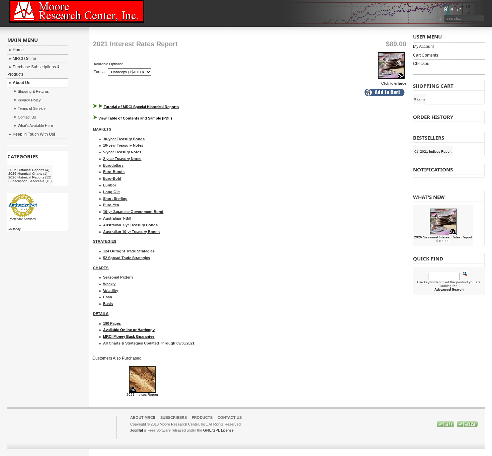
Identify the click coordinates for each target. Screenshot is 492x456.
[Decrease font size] (458, 9)
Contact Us (230, 417)
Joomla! (136, 430)
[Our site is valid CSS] (446, 426)
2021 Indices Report (142, 394)
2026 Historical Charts (25, 173)
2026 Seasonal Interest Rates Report (443, 237)
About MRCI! (142, 417)
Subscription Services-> (26, 181)
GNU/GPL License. (219, 430)
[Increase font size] (445, 9)
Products (202, 417)
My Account (423, 46)
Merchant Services (23, 219)
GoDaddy (14, 229)
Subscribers (173, 417)
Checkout (421, 63)
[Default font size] (452, 9)
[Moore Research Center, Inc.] (76, 11)
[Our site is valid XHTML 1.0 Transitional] (467, 426)
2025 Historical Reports (26, 170)
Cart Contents (425, 55)
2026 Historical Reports (26, 177)
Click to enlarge (393, 83)
